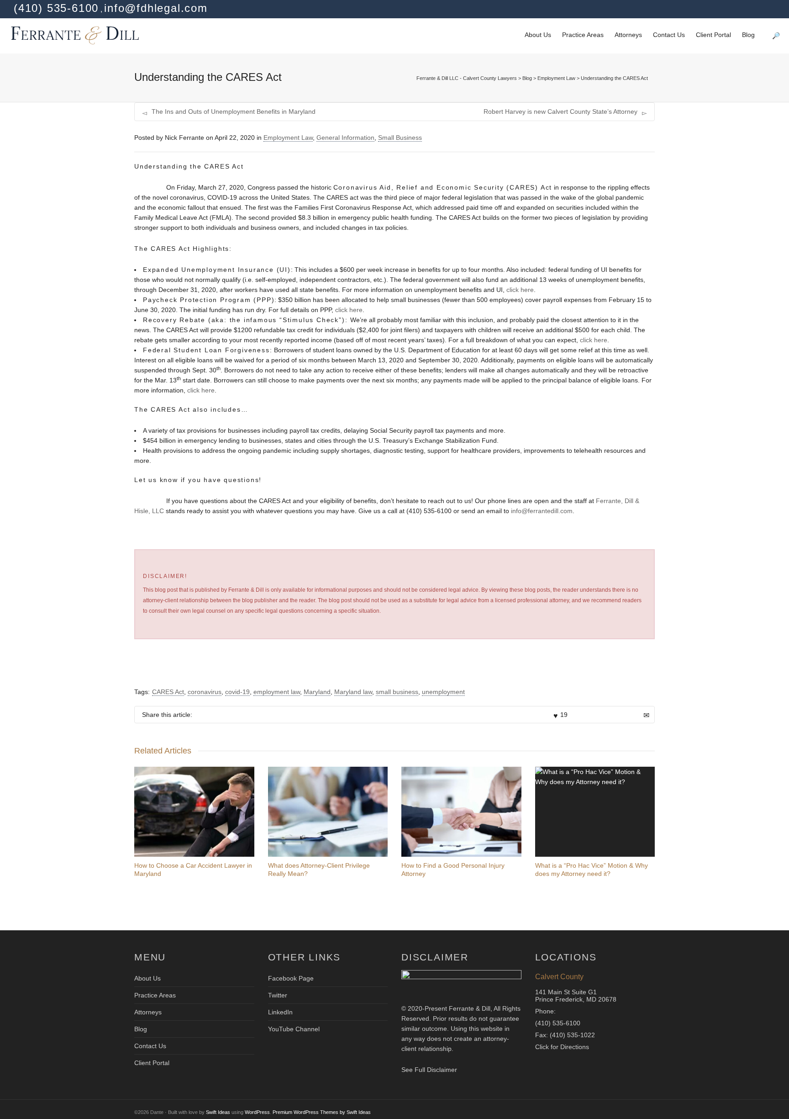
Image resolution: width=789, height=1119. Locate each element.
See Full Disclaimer (429, 1069)
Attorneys (628, 34)
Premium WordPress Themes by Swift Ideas (322, 1112)
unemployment (443, 691)
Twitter (277, 995)
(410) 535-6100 (557, 1023)
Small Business (400, 137)
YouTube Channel (294, 1029)
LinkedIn (280, 1012)
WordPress (257, 1112)
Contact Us (669, 34)
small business (397, 691)
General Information (345, 137)
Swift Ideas (218, 1112)
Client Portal (713, 34)
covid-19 (237, 691)
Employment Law (288, 137)
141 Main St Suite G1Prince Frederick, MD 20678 (575, 995)
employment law (276, 691)
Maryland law (353, 691)
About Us (538, 34)
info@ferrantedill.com (542, 510)
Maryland (317, 691)
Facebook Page (291, 978)
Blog (748, 34)
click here (520, 289)
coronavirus (204, 691)
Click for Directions (562, 1046)
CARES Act (168, 691)
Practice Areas (583, 34)
